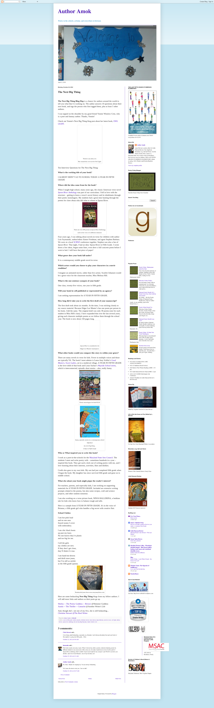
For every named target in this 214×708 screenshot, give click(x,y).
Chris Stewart (67, 632)
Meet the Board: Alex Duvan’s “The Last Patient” (141, 533)
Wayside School (104, 365)
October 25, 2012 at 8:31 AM (71, 656)
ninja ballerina (99, 620)
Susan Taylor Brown (136, 539)
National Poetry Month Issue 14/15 (146, 319)
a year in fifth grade (67, 620)
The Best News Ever (144, 345)
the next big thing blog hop (80, 622)
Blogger (114, 694)
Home (90, 678)
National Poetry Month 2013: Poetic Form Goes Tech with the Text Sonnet (147, 293)
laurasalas (66, 645)
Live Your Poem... (136, 516)
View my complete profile (135, 165)
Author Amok (74, 11)
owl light (114, 620)
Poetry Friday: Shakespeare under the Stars (146, 268)
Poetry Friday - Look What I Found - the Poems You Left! (141, 560)
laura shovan (93, 620)
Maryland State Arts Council (101, 457)
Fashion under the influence (138, 552)
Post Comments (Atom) (71, 682)
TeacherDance (135, 574)
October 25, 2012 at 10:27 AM (71, 671)
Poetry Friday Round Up (145, 307)
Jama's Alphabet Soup (137, 523)
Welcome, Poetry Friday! (145, 280)
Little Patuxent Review (137, 531)
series (113, 365)
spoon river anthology (68, 622)
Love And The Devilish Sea (138, 569)
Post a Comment (65, 675)
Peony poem (134, 518)
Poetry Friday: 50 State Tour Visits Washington (146, 333)
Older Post (118, 678)
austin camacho (76, 620)
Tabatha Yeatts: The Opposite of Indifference (140, 566)
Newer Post (62, 678)
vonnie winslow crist (92, 622)
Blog (132, 557)
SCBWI (77, 242)
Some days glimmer (136, 541)
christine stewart (85, 620)
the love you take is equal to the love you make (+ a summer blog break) (141, 525)
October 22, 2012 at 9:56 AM (71, 639)
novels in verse (107, 620)
